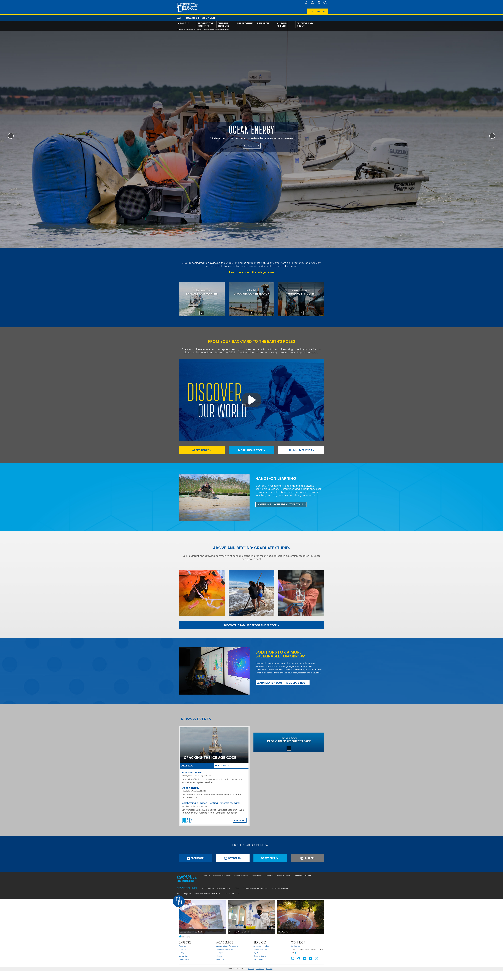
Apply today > (201, 450)
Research (263, 23)
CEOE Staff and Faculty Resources (216, 888)
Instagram (234, 858)
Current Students (223, 24)
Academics (189, 29)
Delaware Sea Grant (305, 24)
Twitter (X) (271, 858)
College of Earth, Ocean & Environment (216, 29)
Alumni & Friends (282, 24)
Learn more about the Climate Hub (281, 682)
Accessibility (269, 969)
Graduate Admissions (224, 949)
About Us (183, 23)
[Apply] (312, 2)
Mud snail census (192, 772)
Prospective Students (205, 24)
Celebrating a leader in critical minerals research (211, 802)
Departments (245, 23)
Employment (184, 959)
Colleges (198, 29)
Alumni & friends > (301, 450)
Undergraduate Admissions (227, 946)
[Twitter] (316, 959)
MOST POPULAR (222, 766)
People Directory (260, 949)
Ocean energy (190, 787)
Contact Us (295, 946)
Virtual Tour (183, 956)
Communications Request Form (255, 888)
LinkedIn (309, 858)
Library (219, 956)
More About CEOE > (251, 450)
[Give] (319, 2)
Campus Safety (259, 956)
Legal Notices (260, 969)
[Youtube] (310, 959)
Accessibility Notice (261, 946)
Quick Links (315, 11)
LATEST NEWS (187, 766)
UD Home (180, 29)
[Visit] (306, 2)
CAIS (237, 888)
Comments (251, 969)
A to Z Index (258, 959)
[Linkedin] (305, 959)
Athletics (182, 949)
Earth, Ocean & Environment (197, 17)
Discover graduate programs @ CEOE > (251, 625)
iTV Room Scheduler (280, 888)
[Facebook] (298, 959)
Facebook (197, 858)
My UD (256, 952)
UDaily (181, 952)
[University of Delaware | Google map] (296, 952)
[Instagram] (292, 959)
